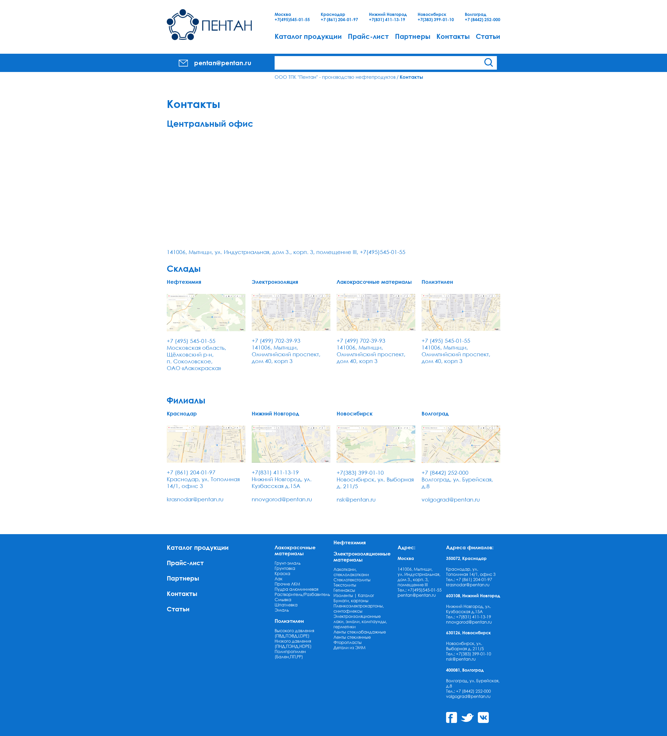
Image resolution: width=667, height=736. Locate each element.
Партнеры (412, 36)
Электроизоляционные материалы (362, 557)
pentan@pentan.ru (417, 595)
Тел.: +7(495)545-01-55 (420, 590)
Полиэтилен (289, 621)
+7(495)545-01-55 (292, 19)
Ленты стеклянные (352, 637)
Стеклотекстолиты (352, 579)
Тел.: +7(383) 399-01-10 (468, 653)
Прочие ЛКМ (287, 584)
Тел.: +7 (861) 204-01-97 (469, 579)
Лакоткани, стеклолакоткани (351, 572)
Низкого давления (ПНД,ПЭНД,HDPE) (293, 643)
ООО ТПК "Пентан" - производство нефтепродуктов (335, 77)
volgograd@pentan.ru (451, 499)
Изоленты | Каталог (354, 595)
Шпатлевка (286, 604)
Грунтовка (285, 568)
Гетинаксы (344, 590)
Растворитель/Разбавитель (302, 594)
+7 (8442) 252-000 (482, 19)
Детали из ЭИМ (350, 647)
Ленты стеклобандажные (360, 632)
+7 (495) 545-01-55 (191, 340)
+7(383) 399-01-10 (436, 19)
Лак (278, 578)
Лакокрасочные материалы (295, 550)
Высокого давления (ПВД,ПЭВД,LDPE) (294, 633)
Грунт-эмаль (288, 563)
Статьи (488, 36)
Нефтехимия (350, 542)
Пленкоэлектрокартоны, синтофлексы (359, 608)
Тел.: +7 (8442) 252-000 (468, 691)
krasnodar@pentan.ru (195, 499)
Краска (282, 573)
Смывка (283, 599)
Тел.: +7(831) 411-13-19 (468, 616)
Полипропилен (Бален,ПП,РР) (290, 654)
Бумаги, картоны (351, 600)
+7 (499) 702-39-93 (276, 340)
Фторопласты (348, 642)
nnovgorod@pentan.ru (282, 499)
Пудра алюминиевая (296, 589)
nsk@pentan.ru (356, 499)
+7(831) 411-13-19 (387, 19)
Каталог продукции (308, 36)
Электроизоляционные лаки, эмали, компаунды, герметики (360, 621)
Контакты (453, 36)
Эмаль (282, 610)
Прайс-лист (368, 36)
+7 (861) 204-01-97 (339, 19)
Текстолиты (345, 585)
